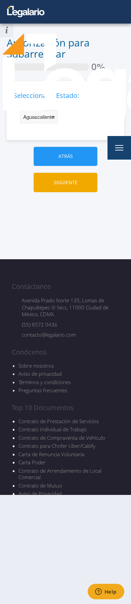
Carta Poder (32, 462)
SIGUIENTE (66, 182)
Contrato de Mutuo (40, 485)
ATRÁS (65, 156)
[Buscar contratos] (96, 148)
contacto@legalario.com (49, 334)
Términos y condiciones (44, 382)
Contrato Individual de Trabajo (52, 429)
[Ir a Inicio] (26, 11)
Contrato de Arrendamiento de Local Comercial (59, 474)
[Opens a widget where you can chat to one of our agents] (105, 592)
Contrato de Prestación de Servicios (58, 421)
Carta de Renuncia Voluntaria (51, 454)
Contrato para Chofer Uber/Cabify (56, 446)
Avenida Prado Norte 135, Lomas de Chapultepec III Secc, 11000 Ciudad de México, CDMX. (65, 307)
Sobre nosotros (36, 365)
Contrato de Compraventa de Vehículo (61, 438)
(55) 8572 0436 (39, 324)
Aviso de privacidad (40, 373)
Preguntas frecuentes (42, 390)
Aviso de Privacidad (40, 494)
